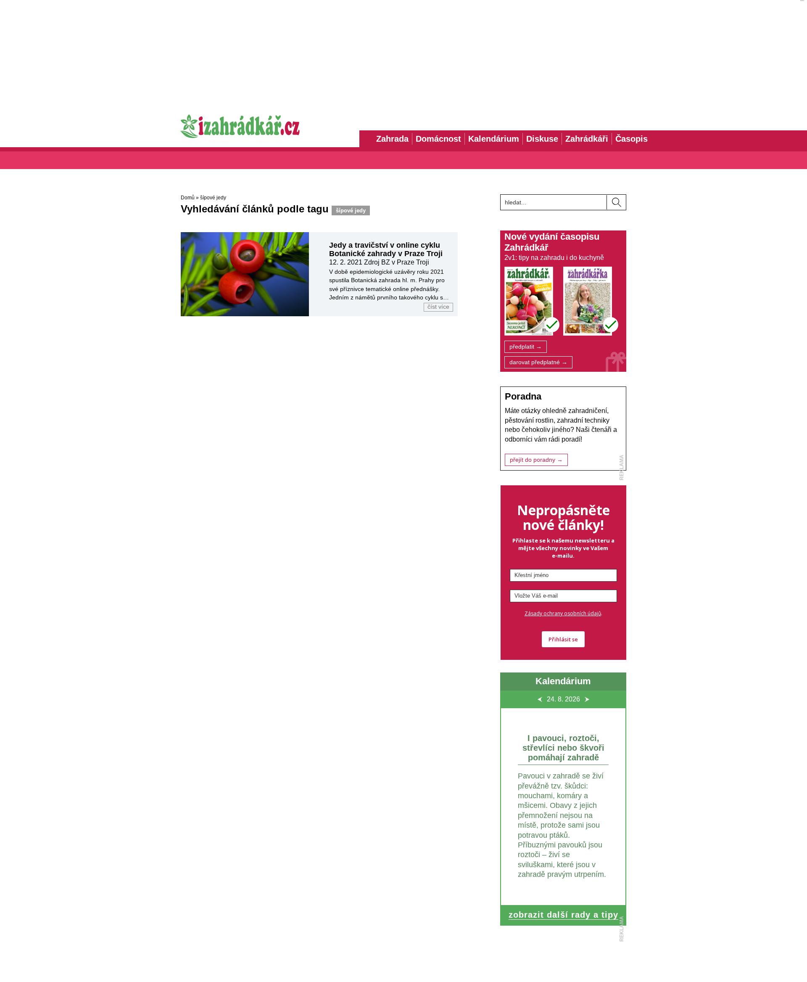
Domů (188, 198)
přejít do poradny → (536, 460)
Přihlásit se (563, 639)
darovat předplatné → (538, 362)
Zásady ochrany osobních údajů (563, 613)
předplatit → (525, 347)
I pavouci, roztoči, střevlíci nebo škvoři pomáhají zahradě (563, 747)
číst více (438, 307)
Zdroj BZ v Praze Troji (396, 262)
